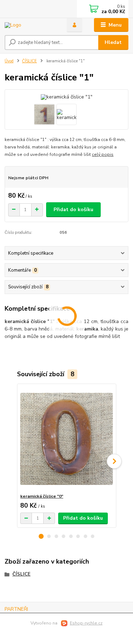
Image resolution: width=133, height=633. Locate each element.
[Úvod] (30, 25)
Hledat (113, 42)
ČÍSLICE (29, 61)
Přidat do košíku (73, 209)
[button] (41, 536)
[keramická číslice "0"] (66, 438)
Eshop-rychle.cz (86, 623)
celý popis (102, 154)
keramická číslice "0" (41, 496)
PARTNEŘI (16, 609)
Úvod (9, 61)
